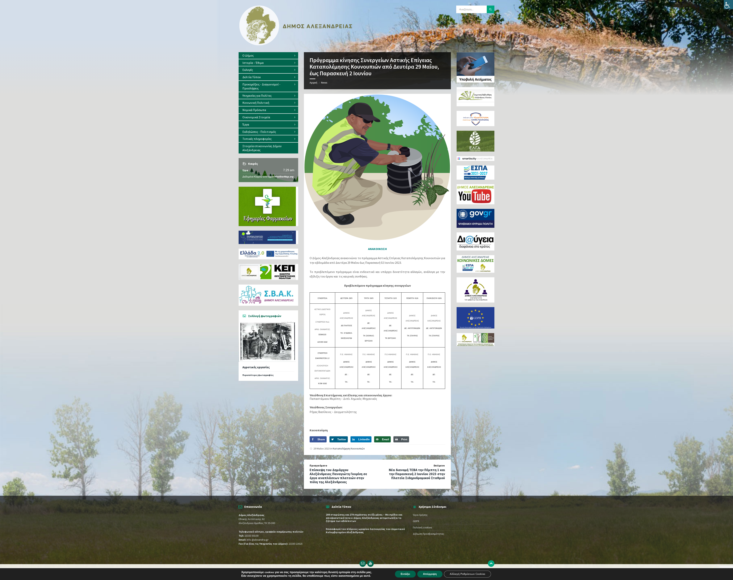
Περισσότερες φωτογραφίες (258, 375)
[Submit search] (490, 9)
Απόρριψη (430, 574)
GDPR (416, 521)
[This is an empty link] (491, 563)
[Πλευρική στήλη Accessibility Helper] (728, 4)
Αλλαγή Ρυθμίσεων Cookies (467, 574)
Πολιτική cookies (422, 527)
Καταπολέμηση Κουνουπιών (349, 448)
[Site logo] (296, 44)
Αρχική (313, 82)
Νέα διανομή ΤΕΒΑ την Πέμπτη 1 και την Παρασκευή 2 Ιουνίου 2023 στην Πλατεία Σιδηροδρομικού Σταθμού (417, 474)
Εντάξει (405, 574)
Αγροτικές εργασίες (256, 367)
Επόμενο (439, 465)
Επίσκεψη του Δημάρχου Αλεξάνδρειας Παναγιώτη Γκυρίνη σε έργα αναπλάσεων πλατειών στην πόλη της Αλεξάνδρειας (338, 476)
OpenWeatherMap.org (281, 176)
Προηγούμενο (318, 465)
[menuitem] (268, 55)
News (324, 82)
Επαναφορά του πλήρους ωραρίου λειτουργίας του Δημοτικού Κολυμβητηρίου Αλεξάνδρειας (365, 530)
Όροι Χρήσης (420, 515)
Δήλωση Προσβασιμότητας (428, 533)
